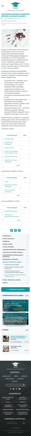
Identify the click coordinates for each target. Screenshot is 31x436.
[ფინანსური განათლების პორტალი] (15, 5)
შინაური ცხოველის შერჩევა (12, 264)
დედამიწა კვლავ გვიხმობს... (16, 347)
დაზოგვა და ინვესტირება (22, 398)
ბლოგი (16, 376)
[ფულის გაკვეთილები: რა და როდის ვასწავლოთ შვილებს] (6, 338)
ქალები (5, 282)
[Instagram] (16, 389)
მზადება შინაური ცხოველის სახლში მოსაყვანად (14, 267)
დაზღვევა (22, 402)
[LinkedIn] (19, 230)
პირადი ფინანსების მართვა (8, 398)
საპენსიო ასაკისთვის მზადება (13, 252)
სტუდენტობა (7, 236)
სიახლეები (20, 378)
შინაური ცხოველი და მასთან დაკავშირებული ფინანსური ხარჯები (14, 271)
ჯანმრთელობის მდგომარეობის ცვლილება (13, 256)
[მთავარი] (1, 18)
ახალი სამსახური (8, 238)
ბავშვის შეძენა (7, 244)
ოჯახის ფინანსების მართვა (12, 280)
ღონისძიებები (10, 378)
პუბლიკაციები (6, 376)
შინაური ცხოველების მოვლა (12, 262)
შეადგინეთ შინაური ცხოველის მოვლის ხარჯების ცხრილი (15, 275)
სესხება (8, 402)
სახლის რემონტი (8, 247)
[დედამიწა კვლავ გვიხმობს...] (6, 348)
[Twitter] (15, 230)
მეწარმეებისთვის (8, 409)
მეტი (26, 295)
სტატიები (14, 381)
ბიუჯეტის (4, 68)
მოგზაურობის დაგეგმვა (10, 259)
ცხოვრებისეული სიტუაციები (12, 18)
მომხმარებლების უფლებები (23, 406)
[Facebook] (11, 230)
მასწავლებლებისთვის (22, 409)
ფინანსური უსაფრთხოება (8, 406)
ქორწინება (6, 241)
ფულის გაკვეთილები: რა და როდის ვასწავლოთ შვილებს (19, 338)
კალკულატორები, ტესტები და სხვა (23, 413)
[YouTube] (19, 389)
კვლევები (24, 376)
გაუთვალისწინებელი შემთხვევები (14, 249)
